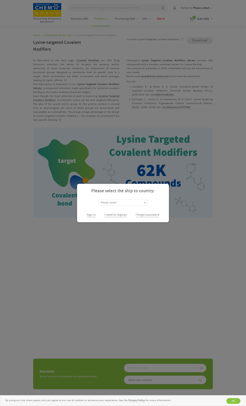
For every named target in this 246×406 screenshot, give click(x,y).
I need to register (115, 214)
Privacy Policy (136, 400)
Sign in (91, 214)
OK (233, 401)
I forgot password (147, 214)
